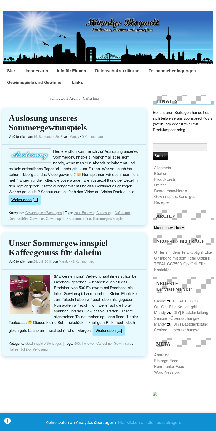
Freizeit (160, 184)
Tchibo (26, 349)
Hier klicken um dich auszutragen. (149, 422)
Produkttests (165, 179)
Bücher (160, 173)
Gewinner (37, 218)
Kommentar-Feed (169, 366)
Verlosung (40, 349)
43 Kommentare (82, 261)
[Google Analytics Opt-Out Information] (7, 422)
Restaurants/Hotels (170, 190)
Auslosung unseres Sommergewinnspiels (48, 122)
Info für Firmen (71, 71)
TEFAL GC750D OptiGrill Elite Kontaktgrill (177, 303)
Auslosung (104, 212)
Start (12, 71)
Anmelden (162, 354)
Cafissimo (122, 212)
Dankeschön (18, 218)
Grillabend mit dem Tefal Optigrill (182, 258)
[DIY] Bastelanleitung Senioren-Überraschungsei (181, 315)
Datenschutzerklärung (117, 71)
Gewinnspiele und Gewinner (35, 82)
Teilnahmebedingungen (172, 71)
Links (77, 82)
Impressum (37, 71)
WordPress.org (167, 372)
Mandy (74, 136)
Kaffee (13, 349)
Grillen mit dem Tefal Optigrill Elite (183, 252)
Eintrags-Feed (166, 360)
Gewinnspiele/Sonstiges (43, 212)
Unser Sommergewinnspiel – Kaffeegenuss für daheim (61, 247)
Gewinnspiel (55, 218)
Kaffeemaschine (78, 218)
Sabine (160, 300)
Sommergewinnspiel (108, 218)
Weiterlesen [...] (24, 199)
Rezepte (161, 202)
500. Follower (84, 212)
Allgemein (162, 167)
